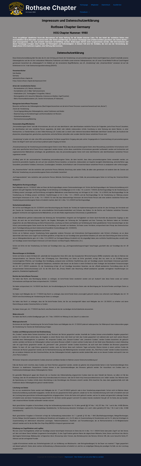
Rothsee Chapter (51, 7)
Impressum (69, 457)
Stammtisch (106, 5)
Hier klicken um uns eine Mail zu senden (89, 457)
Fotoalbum (84, 12)
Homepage (84, 5)
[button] (89, 12)
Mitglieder (94, 5)
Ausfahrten (117, 5)
